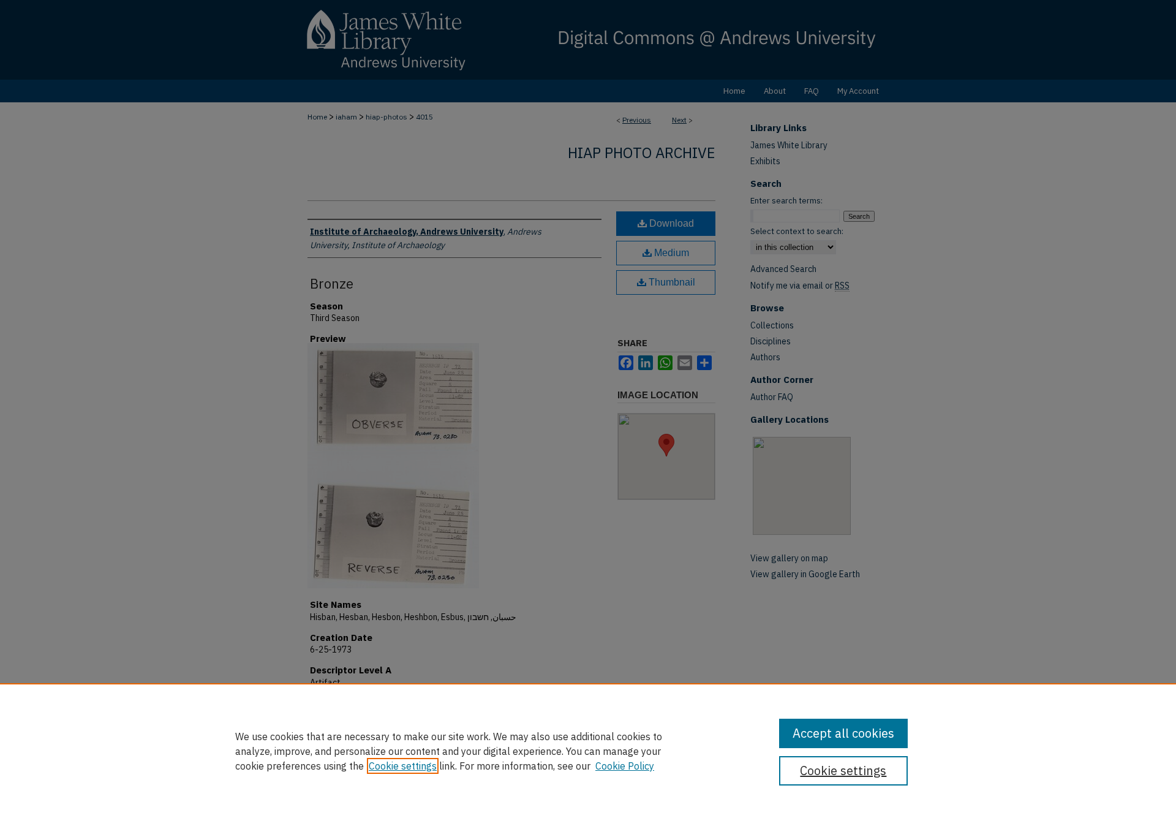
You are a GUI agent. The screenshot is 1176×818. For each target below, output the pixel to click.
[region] (588, 750)
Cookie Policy (624, 766)
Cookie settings (403, 766)
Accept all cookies (843, 733)
